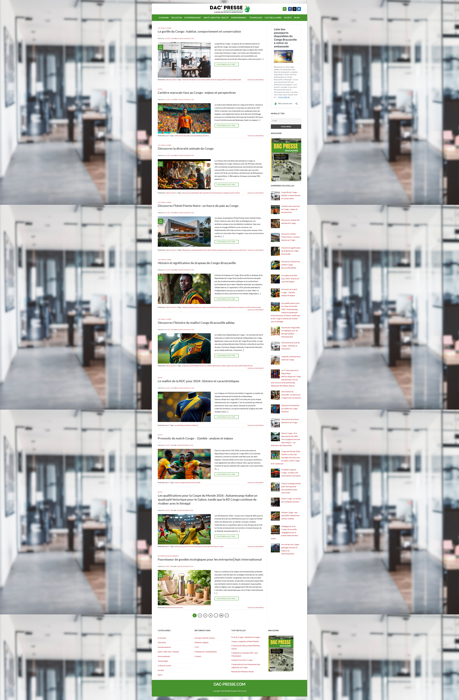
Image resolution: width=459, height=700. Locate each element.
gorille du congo (226, 80)
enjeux (192, 136)
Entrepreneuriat (192, 18)
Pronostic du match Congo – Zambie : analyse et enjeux (195, 438)
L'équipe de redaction (185, 38)
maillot (193, 425)
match (186, 482)
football (197, 136)
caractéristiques (179, 425)
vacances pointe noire (239, 250)
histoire (188, 425)
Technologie (255, 18)
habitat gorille (236, 80)
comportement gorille (189, 80)
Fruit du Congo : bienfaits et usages (245, 637)
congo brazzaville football (190, 366)
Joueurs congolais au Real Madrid (245, 641)
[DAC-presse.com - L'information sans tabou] (229, 9)
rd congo (220, 546)
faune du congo (216, 80)
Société (287, 18)
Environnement (239, 18)
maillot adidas (216, 366)
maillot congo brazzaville (229, 366)
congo (188, 136)
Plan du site (242, 691)
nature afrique (235, 193)
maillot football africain (245, 366)
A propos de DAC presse (205, 638)
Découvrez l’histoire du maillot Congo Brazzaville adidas (196, 322)
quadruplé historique (210, 546)
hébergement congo (188, 250)
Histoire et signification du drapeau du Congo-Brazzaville (197, 263)
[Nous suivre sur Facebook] (290, 9)
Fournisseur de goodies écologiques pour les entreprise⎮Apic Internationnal (210, 559)
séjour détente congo (214, 250)
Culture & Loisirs (273, 18)
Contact (198, 656)
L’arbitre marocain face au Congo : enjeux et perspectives (197, 92)
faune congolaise (224, 193)
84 (221, 615)
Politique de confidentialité (206, 651)
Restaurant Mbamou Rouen (242, 671)
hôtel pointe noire (201, 250)
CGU (197, 647)
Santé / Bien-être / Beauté (216, 18)
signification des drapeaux (236, 307)
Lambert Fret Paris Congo (242, 660)
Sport (297, 18)
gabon (201, 546)
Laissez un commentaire (256, 80)
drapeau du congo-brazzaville (204, 307)
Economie (164, 18)
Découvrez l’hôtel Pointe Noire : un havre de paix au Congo (198, 205)
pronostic (192, 482)
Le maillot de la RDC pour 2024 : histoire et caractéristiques (198, 381)
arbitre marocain (179, 136)
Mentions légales (202, 642)
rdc (197, 425)
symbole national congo (253, 307)
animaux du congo (188, 193)
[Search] (285, 9)
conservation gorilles (203, 80)
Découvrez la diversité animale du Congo (186, 148)
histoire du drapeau (220, 307)
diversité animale (212, 193)
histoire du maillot (205, 366)
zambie (197, 482)
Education (176, 18)
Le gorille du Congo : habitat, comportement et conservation (199, 31)
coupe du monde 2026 (190, 546)
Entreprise (162, 556)
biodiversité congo (200, 193)
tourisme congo (227, 250)
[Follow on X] (294, 9)
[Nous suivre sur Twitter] (299, 9)
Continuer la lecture (226, 64)
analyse (177, 482)
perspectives (204, 136)
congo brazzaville (187, 307)
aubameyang (178, 546)
